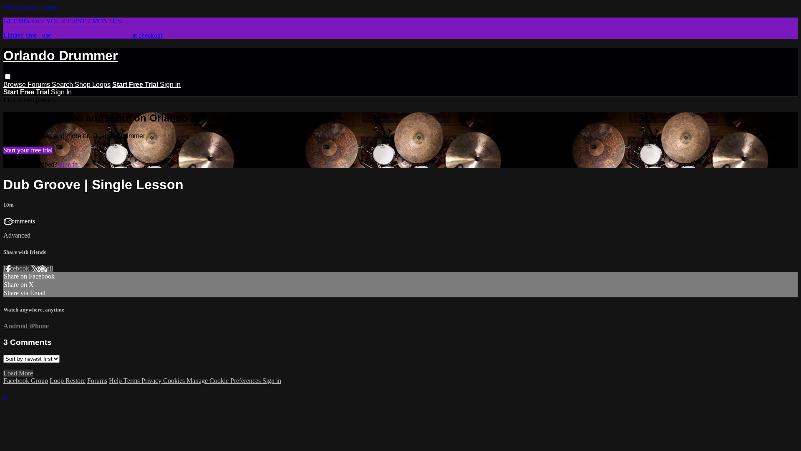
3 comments (19, 221)
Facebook (17, 268)
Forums (40, 84)
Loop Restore (68, 380)
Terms (132, 380)
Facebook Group (25, 380)
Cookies (174, 380)
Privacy (152, 380)
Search (63, 84)
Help (116, 380)
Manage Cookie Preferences (224, 380)
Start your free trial (28, 150)
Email (45, 268)
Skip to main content (30, 6)
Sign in (170, 84)
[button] (7, 76)
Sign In (61, 92)
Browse (15, 84)
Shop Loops (93, 84)
